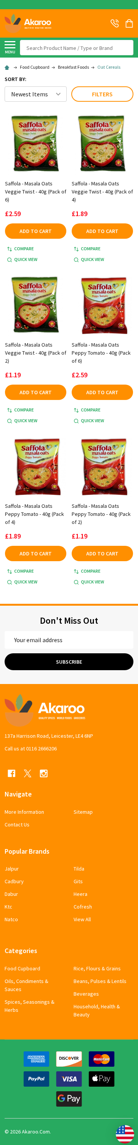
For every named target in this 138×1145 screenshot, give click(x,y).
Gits (78, 881)
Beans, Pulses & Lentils (100, 981)
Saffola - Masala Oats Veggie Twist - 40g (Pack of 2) (35, 352)
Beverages (86, 993)
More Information (24, 811)
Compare (24, 248)
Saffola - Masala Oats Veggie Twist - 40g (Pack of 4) (102, 191)
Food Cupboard (22, 968)
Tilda (79, 868)
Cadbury (14, 881)
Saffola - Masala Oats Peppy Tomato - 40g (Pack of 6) (101, 352)
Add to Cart (36, 231)
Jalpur (12, 868)
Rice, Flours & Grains (97, 968)
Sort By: (15, 79)
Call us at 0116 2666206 (31, 748)
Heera (80, 894)
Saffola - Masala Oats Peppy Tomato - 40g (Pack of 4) (34, 513)
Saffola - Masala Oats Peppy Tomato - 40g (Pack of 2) (101, 513)
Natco (11, 919)
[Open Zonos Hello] (121, 1130)
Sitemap (83, 811)
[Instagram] (44, 773)
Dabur (11, 894)
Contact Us (17, 824)
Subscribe (69, 661)
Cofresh (83, 906)
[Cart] (130, 23)
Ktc (8, 906)
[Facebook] (11, 773)
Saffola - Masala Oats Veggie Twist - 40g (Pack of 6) (35, 191)
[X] (27, 773)
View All (82, 919)
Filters (102, 94)
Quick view (26, 259)
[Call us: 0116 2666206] (114, 23)
